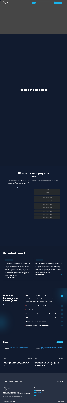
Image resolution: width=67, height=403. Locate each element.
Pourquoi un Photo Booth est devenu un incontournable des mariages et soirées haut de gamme (47, 363)
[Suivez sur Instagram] (62, 381)
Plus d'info (59, 99)
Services (44, 2)
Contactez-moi (58, 2)
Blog (49, 2)
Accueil (33, 2)
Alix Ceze (30, 358)
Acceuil (6, 381)
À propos (39, 2)
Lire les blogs (60, 342)
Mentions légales (61, 401)
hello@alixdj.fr (39, 392)
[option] (18, 269)
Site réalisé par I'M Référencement (9, 401)
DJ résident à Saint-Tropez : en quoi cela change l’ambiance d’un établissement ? (16, 363)
